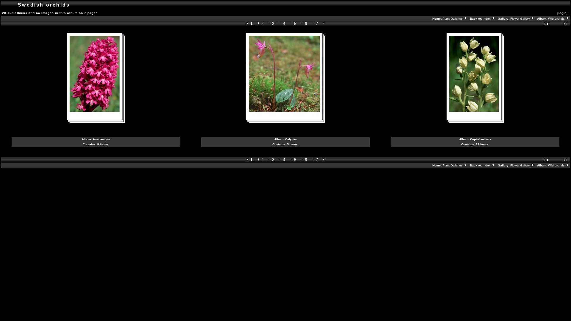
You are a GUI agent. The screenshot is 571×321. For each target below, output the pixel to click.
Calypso (291, 139)
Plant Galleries (453, 18)
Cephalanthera (480, 139)
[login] (562, 13)
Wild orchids (556, 18)
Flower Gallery (520, 18)
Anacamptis (101, 139)
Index (487, 18)
